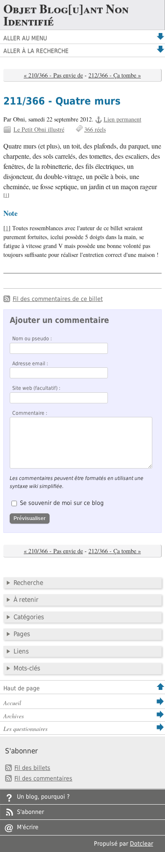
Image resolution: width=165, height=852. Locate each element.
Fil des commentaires (43, 778)
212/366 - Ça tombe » (114, 75)
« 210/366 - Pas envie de (53, 75)
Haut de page (21, 688)
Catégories (29, 617)
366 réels (95, 129)
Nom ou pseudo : (32, 339)
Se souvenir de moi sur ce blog (62, 502)
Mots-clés (27, 668)
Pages (22, 634)
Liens (21, 651)
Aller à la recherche (36, 50)
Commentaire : (29, 413)
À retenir (26, 600)
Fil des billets (32, 767)
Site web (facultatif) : (36, 388)
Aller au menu (25, 38)
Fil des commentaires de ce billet (58, 298)
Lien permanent (122, 119)
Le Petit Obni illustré (39, 129)
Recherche (28, 583)
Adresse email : (30, 364)
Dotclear (141, 843)
